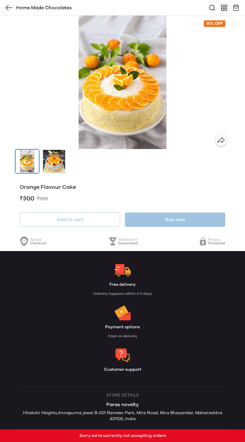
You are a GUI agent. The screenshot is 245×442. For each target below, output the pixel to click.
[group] (122, 82)
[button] (27, 161)
